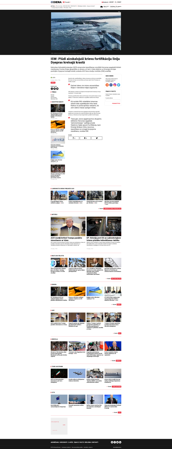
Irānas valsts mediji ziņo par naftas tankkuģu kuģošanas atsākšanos (112, 381)
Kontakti (95, 442)
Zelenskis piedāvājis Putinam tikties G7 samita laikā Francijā (112, 407)
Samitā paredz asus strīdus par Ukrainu (94, 202)
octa (64, 425)
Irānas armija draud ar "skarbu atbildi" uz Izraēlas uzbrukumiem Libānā (94, 381)
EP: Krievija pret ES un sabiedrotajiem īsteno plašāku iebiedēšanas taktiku (56, 115)
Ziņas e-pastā (79, 442)
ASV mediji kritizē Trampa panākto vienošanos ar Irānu (66, 239)
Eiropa (53, 82)
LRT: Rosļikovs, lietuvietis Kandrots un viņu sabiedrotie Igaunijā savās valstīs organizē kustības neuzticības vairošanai (95, 271)
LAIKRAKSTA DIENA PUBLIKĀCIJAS (63, 188)
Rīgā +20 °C (106, 6)
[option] (86, 33)
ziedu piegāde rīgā (55, 421)
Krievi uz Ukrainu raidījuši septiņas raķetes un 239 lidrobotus (57, 131)
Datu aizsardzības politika (77, 447)
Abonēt (111, 2)
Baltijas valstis (58, 256)
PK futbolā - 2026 (67, 7)
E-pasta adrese (109, 98)
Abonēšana (55, 442)
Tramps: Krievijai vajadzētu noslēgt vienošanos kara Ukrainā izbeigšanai (112, 324)
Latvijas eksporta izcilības (57, 7)
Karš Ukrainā (54, 97)
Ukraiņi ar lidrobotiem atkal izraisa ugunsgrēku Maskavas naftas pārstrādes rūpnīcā (58, 175)
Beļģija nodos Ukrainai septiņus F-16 (56, 160)
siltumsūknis (62, 431)
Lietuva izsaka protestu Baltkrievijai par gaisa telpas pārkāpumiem (77, 270)
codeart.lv (90, 447)
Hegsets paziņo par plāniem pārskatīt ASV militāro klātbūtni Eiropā (76, 324)
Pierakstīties (116, 103)
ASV (53, 310)
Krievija (52, 94)
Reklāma (88, 442)
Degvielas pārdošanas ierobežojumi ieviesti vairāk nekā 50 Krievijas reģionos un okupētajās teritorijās (95, 354)
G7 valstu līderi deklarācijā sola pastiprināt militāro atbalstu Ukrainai (112, 299)
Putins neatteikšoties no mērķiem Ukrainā (76, 202)
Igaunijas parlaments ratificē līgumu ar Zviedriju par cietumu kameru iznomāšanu (112, 270)
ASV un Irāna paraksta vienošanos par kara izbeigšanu (57, 381)
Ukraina (52, 96)
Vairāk (101, 208)
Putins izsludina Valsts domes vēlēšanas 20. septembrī (111, 353)
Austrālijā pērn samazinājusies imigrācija (58, 406)
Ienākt (119, 2)
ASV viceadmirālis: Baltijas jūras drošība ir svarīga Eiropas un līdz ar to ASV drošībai (58, 271)
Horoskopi (63, 442)
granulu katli (55, 430)
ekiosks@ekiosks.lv (117, 447)
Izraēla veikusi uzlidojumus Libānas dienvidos (76, 380)
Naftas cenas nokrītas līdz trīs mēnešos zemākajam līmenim (94, 407)
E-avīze (70, 442)
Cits (53, 392)
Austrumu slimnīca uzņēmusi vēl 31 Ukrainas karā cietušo (57, 146)
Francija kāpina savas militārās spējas (57, 202)
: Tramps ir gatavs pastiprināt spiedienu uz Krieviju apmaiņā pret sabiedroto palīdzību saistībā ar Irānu (95, 326)
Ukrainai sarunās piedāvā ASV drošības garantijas (111, 203)
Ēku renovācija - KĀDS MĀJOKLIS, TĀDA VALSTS (66, 6)
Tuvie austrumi (57, 366)
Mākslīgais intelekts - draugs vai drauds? (86, 6)
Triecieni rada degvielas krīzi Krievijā (77, 352)
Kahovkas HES (54, 99)
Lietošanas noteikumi (66, 447)
